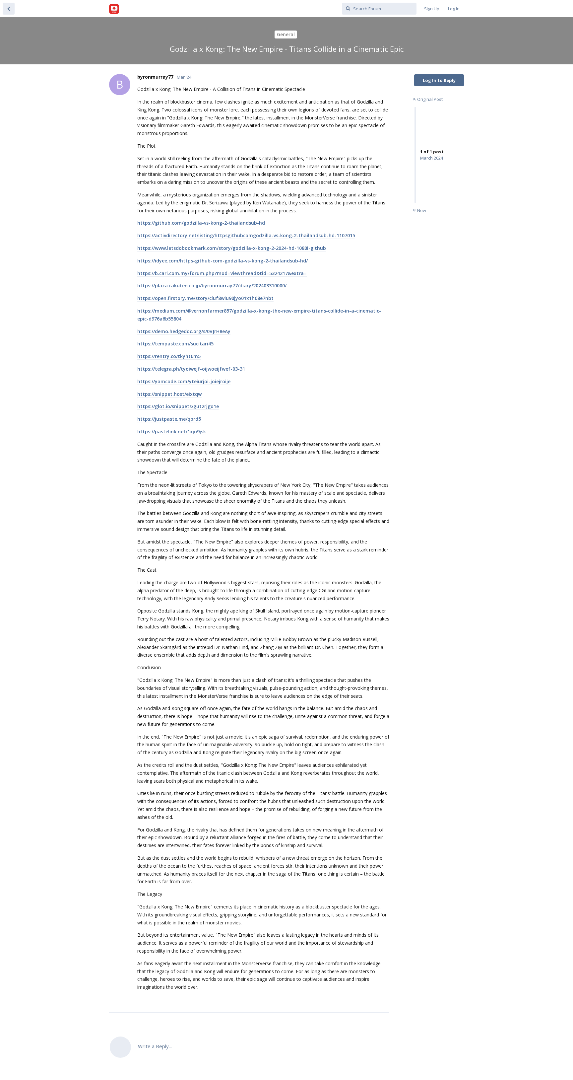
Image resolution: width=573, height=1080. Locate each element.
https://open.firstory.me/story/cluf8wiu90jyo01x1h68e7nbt (205, 298)
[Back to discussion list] (9, 9)
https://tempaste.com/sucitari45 (175, 343)
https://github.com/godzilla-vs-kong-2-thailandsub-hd (201, 223)
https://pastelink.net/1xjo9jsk (171, 431)
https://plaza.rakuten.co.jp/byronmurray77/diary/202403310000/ (211, 285)
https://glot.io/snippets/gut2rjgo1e (178, 406)
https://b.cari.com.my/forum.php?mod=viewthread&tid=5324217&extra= (222, 273)
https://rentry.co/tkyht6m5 (169, 356)
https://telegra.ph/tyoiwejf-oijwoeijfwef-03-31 (191, 369)
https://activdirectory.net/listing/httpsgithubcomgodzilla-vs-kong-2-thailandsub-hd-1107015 (246, 235)
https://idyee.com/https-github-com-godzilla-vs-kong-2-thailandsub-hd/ (222, 260)
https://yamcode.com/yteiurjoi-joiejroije (183, 381)
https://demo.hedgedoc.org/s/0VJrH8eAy (183, 331)
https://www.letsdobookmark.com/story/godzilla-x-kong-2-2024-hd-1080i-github (231, 248)
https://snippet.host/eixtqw (169, 394)
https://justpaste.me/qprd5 (169, 419)
